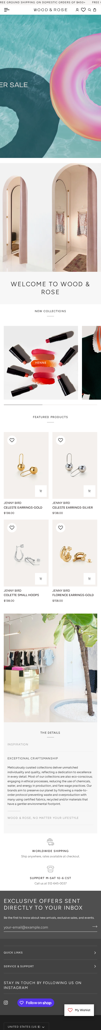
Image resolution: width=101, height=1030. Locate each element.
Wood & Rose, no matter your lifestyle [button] (43, 818)
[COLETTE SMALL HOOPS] (26, 553)
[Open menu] (11, 9)
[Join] (80, 530)
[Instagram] (6, 1003)
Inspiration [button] (18, 744)
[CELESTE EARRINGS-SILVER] (74, 465)
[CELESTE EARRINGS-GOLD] (26, 465)
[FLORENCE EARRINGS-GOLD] (74, 553)
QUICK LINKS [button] (13, 952)
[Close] (85, 495)
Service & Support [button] (19, 966)
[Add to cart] (41, 579)
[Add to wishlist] (12, 440)
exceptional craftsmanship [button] (33, 758)
